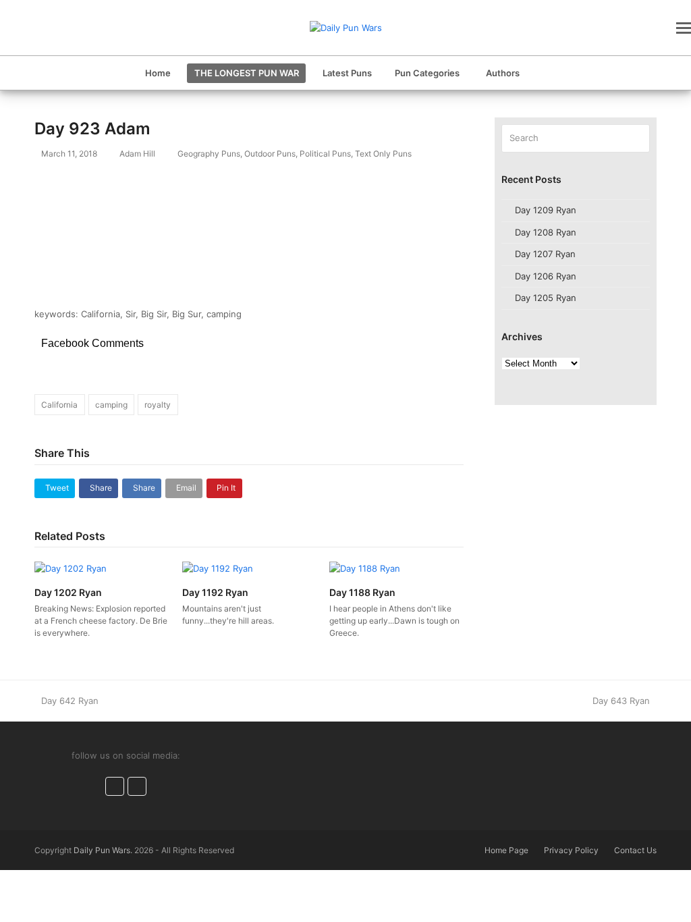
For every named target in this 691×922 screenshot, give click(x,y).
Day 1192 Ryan (215, 592)
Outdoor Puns (270, 153)
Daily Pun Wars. (103, 850)
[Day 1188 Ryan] (364, 567)
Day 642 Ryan (69, 700)
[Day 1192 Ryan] (217, 567)
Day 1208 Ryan (545, 232)
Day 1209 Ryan (545, 210)
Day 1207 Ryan (545, 253)
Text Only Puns (383, 153)
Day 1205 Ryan (545, 297)
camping (111, 405)
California (59, 405)
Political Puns (325, 153)
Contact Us (635, 850)
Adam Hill (137, 153)
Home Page (506, 850)
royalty (157, 405)
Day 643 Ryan (621, 700)
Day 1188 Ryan (362, 592)
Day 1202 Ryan (68, 592)
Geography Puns (208, 153)
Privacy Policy (571, 850)
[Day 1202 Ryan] (70, 567)
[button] (683, 28)
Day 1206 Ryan (545, 276)
